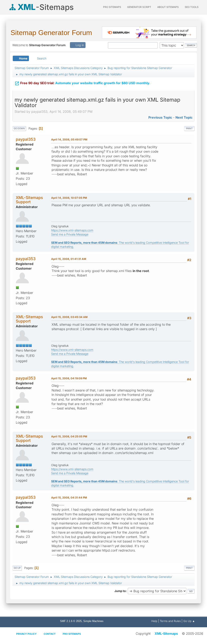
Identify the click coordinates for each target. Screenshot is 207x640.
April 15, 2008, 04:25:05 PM (69, 436)
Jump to (120, 591)
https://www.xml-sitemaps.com (72, 230)
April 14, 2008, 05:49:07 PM (69, 139)
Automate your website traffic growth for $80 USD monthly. (82, 83)
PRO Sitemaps (112, 7)
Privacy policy (26, 633)
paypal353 (26, 139)
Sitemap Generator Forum (51, 32)
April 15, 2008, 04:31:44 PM (69, 497)
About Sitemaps (168, 7)
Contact (50, 633)
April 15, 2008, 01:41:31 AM (68, 258)
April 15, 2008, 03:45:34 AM (69, 317)
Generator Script (139, 7)
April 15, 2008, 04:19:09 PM (69, 378)
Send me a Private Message (69, 234)
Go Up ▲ (189, 621)
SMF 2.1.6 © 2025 (71, 621)
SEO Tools (192, 7)
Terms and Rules (170, 621)
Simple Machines (93, 621)
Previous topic (160, 117)
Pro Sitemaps (72, 633)
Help (154, 621)
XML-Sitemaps (166, 633)
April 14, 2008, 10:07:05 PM (69, 197)
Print (189, 128)
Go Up (17, 568)
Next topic (183, 117)
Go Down (19, 128)
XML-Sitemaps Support (29, 199)
